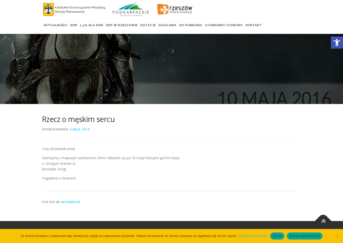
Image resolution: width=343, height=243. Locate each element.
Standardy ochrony (224, 25)
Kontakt (254, 25)
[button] (337, 42)
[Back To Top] (323, 221)
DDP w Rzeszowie (122, 25)
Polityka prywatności (253, 236)
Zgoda (277, 236)
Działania (168, 25)
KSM (73, 25)
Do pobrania (190, 25)
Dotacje (148, 25)
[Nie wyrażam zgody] (337, 236)
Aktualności (55, 25)
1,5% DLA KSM (91, 25)
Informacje (70, 202)
